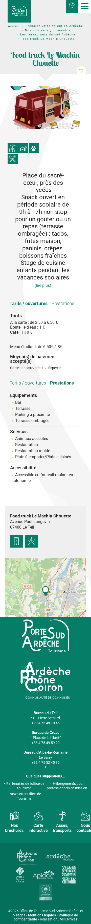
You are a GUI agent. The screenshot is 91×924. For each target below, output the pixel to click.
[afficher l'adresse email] (31, 541)
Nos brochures (14, 828)
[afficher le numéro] (16, 541)
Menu (84, 6)
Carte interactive (38, 828)
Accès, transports (62, 828)
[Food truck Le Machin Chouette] (45, 107)
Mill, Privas (68, 919)
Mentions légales (42, 915)
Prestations (63, 303)
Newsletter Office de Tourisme (25, 796)
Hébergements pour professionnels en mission (67, 785)
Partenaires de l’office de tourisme (25, 785)
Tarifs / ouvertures (29, 303)
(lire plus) (43, 285)
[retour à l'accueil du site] (19, 11)
